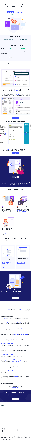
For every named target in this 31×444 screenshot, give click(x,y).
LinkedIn (18, 430)
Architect (15, 141)
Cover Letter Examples (18, 410)
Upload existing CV (20, 12)
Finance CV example (5, 263)
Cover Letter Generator (18, 409)
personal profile (21, 211)
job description (26, 211)
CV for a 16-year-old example (6, 262)
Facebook (18, 428)
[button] (2, 433)
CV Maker (2, 409)
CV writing (8, 322)
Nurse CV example (5, 264)
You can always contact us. (15, 387)
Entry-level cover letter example (21, 262)
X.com (17, 429)
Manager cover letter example (21, 263)
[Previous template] (5, 134)
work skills (19, 212)
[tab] (12, 145)
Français (3, 431)
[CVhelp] (15, 405)
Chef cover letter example (21, 261)
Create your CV (15, 117)
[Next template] (25, 134)
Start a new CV (10, 12)
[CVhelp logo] (3, 1)
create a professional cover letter (8, 233)
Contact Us (7, 371)
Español (3, 430)
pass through (24, 328)
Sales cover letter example (21, 264)
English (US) (3, 428)
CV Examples (2, 410)
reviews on (16, 14)
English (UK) (3, 429)
